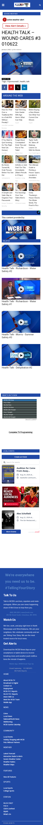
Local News (7, 716)
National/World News (11, 719)
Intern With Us (8, 697)
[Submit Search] (40, 5)
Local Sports (8, 788)
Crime (5, 713)
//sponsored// (13, 81)
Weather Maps (8, 764)
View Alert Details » (15, 25)
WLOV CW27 (8, 803)
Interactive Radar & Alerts (12, 756)
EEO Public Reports (20, 671)
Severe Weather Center (12, 759)
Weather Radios (9, 762)
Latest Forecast (9, 753)
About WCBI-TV (9, 680)
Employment (8, 688)
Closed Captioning (15, 668)
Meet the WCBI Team (11, 699)
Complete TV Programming (20, 432)
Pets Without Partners (11, 742)
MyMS (5, 811)
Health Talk (6, 79)
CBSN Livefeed (9, 809)
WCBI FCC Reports (10, 691)
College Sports (8, 791)
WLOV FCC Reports (10, 694)
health (22, 81)
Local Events (8, 737)
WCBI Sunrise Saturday (11, 724)
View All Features (9, 777)
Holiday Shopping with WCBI (13, 739)
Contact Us (7, 686)
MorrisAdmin (17, 49)
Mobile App (13, 664)
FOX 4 (5, 806)
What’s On (7, 814)
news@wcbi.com (27, 612)
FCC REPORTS (28, 668)
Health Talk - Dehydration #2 (17, 367)
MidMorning (7, 722)
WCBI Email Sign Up (26, 664)
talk (27, 81)
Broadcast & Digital (10, 683)
